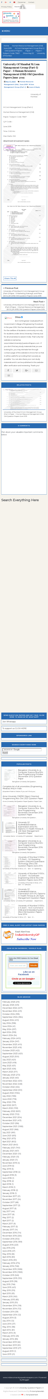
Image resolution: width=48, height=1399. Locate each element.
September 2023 (10, 1053)
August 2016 (8, 1245)
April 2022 (6, 1105)
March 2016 (7, 1260)
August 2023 (8, 1056)
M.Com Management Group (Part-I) (19, 86)
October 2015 (8, 1275)
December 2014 (9, 1305)
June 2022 (7, 1099)
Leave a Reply (34, 87)
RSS (11, 960)
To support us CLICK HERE (14, 728)
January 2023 (8, 1078)
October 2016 (8, 1239)
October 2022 (8, 1087)
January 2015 (8, 1302)
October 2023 (8, 1050)
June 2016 (6, 1251)
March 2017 (7, 1224)
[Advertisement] (16, 99)
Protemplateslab (37, 1391)
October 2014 (8, 1312)
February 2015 (8, 1299)
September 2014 (9, 1315)
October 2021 (8, 1123)
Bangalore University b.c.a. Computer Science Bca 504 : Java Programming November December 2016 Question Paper (31, 845)
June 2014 (7, 1324)
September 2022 (10, 1090)
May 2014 (6, 1327)
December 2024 (9, 1008)
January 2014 (8, 1339)
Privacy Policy (6, 7)
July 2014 (6, 1321)
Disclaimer (22, 2)
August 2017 (8, 1208)
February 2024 (8, 1038)
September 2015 (9, 1278)
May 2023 (6, 1066)
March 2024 (7, 1035)
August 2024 (8, 1020)
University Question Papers (30, 1388)
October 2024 (8, 1014)
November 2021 (9, 1120)
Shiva (17, 317)
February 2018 (8, 1190)
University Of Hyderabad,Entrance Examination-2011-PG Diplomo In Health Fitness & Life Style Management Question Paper (31, 893)
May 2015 (6, 1290)
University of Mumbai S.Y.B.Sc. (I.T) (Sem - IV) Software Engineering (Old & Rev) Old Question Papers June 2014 (31, 876)
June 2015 (6, 1287)
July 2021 (6, 1132)
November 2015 (9, 1272)
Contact (31, 2)
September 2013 (9, 1348)
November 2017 (9, 1199)
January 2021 (8, 1151)
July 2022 (6, 1096)
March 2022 (7, 1108)
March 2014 (7, 1333)
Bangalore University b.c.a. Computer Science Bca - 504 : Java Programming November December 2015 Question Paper (31, 810)
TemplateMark (32, 1395)
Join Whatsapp (9, 721)
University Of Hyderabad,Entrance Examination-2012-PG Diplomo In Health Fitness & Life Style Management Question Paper (30, 827)
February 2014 (8, 1336)
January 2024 (8, 1041)
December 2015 (9, 1269)
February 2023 (8, 1075)
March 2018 (7, 1187)
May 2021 (6, 1138)
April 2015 (6, 1293)
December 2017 (9, 1196)
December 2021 (9, 1117)
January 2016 (8, 1266)
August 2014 (8, 1318)
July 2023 (6, 1060)
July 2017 (6, 1211)
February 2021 (8, 1148)
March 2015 (7, 1296)
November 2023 (9, 1047)
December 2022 (9, 1081)
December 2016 (9, 1233)
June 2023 (7, 1062)
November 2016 (9, 1236)
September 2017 (9, 1205)
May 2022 (6, 1102)
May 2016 (6, 1254)
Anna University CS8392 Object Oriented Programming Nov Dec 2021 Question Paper (23, 797)
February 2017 (8, 1226)
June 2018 (7, 1178)
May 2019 (6, 1169)
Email (36, 958)
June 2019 (24, 84)
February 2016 (8, 1263)
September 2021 (9, 1126)
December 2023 (9, 1044)
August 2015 (7, 1281)
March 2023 (7, 1072)
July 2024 (6, 1023)
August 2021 (8, 1129)
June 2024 (7, 1026)
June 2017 (7, 1214)
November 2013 (9, 1345)
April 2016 (6, 1257)
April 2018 (6, 1184)
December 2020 (9, 1154)
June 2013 (6, 1354)
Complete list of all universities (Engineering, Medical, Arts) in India (22, 787)
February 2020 (8, 1157)
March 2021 (7, 1145)
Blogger (25, 1380)
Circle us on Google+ (23, 979)
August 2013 (8, 1351)
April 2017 (6, 1220)
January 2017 (8, 1230)
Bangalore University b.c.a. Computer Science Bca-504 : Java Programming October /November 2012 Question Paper (31, 774)
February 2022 (8, 1111)
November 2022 (9, 1084)
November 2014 (9, 1309)
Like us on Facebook (26, 973)
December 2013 (9, 1342)
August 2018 (8, 1175)
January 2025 (8, 1005)
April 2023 (6, 1069)
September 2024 (10, 1017)
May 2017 (6, 1217)
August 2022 (8, 1093)
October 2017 (8, 1202)
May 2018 (6, 1181)
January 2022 (8, 1114)
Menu (6, 31)
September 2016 (9, 1242)
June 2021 (6, 1135)
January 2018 (8, 1193)
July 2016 (6, 1248)
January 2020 (8, 1160)
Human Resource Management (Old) (18, 83)
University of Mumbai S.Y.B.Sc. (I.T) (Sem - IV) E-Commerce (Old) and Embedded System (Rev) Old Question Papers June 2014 (31, 910)
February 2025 (8, 1002)
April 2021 (6, 1141)
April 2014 (6, 1330)
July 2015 (6, 1284)
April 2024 (6, 1032)
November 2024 (9, 1011)
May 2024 (6, 1029)
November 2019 (9, 1163)
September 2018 (10, 1172)
